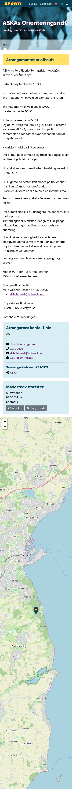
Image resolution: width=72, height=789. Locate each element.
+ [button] (5, 421)
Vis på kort (16, 408)
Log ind (33, 3)
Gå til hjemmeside (21, 357)
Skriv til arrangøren (22, 344)
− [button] (5, 427)
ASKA (13, 372)
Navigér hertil (37, 408)
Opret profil (46, 3)
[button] (57, 4)
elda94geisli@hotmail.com (27, 294)
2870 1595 (16, 348)
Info (5, 44)
